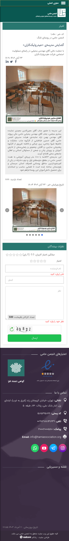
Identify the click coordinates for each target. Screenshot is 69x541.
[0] (7, 254)
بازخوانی (12, 328)
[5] (44, 261)
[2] (34, 261)
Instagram (62, 448)
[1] (31, 261)
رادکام (34, 537)
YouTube (44, 448)
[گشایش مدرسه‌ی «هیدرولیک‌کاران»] (34, 94)
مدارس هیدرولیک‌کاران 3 (33, 235)
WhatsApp (35, 448)
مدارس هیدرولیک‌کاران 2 (30, 235)
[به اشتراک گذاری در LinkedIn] (7, 61)
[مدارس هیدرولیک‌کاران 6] (34, 210)
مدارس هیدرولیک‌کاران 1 (27, 235)
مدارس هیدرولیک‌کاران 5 (39, 235)
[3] (38, 261)
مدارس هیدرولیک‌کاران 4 (36, 235)
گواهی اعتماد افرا (16, 381)
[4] (41, 261)
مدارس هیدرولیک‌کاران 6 (42, 235)
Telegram (53, 448)
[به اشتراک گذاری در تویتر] (11, 61)
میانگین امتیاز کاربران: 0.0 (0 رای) (39, 254)
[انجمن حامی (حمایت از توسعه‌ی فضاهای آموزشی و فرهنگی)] (48, 15)
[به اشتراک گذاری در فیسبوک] (15, 61)
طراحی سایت (44, 537)
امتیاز (59, 261)
